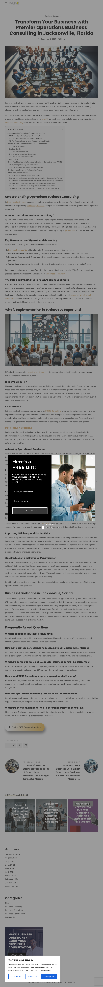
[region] (32, 969)
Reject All (32, 977)
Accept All (49, 977)
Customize (16, 977)
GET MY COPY (30, 511)
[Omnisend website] (51, 526)
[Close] (92, 458)
